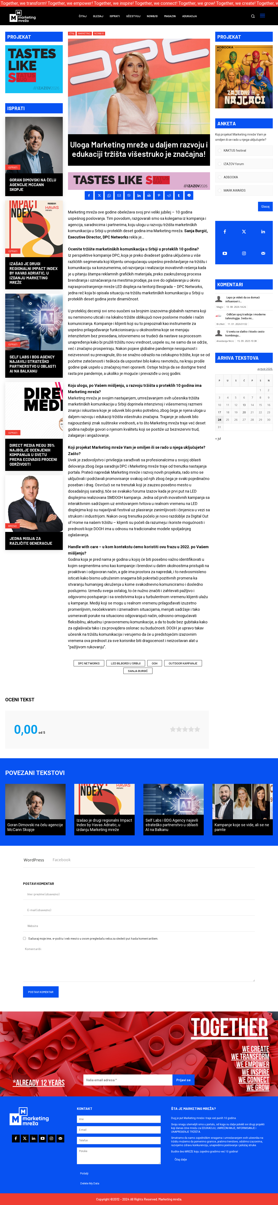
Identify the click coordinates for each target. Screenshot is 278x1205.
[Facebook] (89, 195)
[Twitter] (243, 232)
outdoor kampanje (183, 663)
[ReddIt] (169, 195)
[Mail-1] (263, 253)
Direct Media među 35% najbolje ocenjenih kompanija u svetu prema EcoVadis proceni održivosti (33, 454)
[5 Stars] (197, 729)
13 (244, 405)
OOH (154, 663)
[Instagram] (243, 253)
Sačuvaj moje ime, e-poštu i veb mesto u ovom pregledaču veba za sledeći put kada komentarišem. (93, 938)
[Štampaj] (149, 195)
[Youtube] (224, 253)
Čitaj (71, 33)
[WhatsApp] (109, 195)
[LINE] (189, 195)
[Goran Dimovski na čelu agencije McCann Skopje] (34, 145)
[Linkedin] (139, 195)
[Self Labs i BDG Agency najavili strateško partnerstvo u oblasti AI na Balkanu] (34, 322)
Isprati (12, 167)
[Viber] (129, 195)
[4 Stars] (191, 729)
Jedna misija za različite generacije (31, 541)
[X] (99, 195)
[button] (253, 16)
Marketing (84, 33)
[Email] (119, 195)
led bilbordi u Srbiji (126, 663)
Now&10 (99, 33)
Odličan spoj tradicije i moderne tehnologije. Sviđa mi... (245, 316)
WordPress (34, 859)
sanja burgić (138, 671)
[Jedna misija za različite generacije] (34, 504)
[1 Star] (173, 729)
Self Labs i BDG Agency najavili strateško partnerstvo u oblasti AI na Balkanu (33, 363)
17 (219, 412)
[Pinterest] (159, 195)
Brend (12, 525)
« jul (218, 438)
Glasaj (265, 206)
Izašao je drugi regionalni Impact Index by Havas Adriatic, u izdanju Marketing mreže (34, 273)
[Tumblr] (179, 195)
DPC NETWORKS (89, 663)
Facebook (62, 859)
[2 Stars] (179, 729)
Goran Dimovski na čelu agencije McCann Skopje (33, 184)
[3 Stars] (185, 729)
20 (244, 412)
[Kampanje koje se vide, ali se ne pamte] (242, 809)
